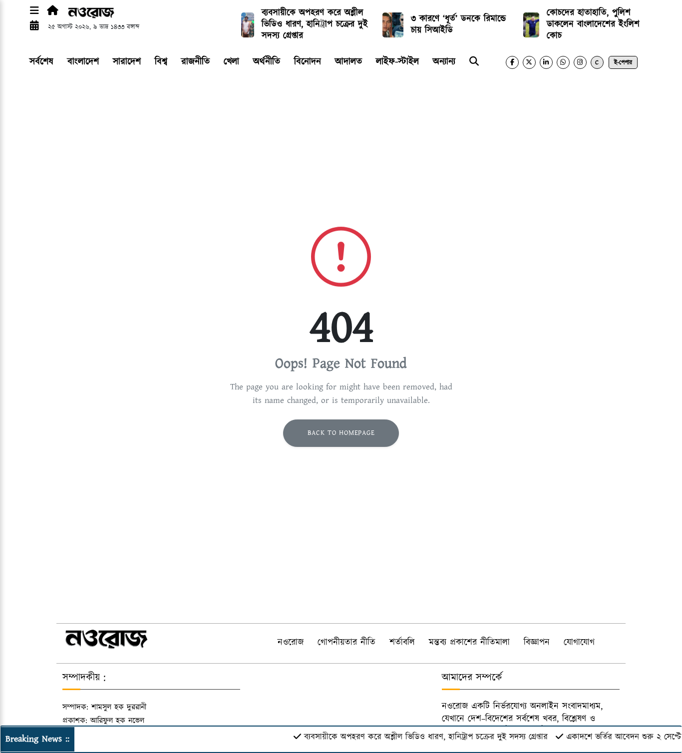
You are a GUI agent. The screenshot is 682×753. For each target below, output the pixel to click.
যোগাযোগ (579, 642)
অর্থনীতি (266, 61)
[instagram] (580, 62)
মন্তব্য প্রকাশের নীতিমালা (469, 642)
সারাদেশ (127, 61)
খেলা (231, 61)
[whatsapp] (563, 62)
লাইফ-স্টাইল (397, 61)
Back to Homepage (341, 433)
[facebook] (512, 62)
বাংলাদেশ (83, 61)
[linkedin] (546, 62)
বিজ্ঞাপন (537, 642)
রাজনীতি (195, 61)
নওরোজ (291, 642)
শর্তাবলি (402, 642)
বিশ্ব (161, 61)
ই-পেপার (623, 62)
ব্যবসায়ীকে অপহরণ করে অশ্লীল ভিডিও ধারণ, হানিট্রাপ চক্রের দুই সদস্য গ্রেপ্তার (315, 24)
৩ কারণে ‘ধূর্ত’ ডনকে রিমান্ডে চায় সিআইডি (458, 24)
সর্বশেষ (41, 61)
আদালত (348, 61)
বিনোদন (307, 61)
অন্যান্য (444, 61)
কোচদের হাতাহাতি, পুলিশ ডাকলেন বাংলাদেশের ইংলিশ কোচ (593, 24)
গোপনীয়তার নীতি (346, 642)
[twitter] (529, 62)
